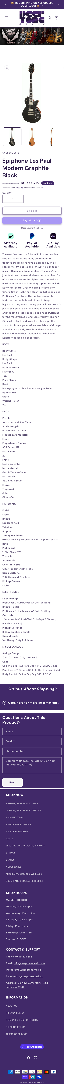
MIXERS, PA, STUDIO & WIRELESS (24, 873)
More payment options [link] (32, 228)
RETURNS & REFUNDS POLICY (22, 1019)
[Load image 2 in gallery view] (32, 137)
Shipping (19, 188)
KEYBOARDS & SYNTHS (18, 824)
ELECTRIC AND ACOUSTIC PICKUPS (25, 845)
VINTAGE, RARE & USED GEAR (22, 803)
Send (12, 782)
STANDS (10, 859)
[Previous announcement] (5, 4)
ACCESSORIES (14, 866)
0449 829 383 (23, 956)
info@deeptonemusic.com (29, 963)
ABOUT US (11, 1005)
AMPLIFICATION (14, 817)
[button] (6, 17)
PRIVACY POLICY (15, 1012)
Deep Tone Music (36, 1082)
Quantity (6, 192)
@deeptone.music (30, 969)
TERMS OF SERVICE (16, 1034)
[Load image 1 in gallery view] (12, 137)
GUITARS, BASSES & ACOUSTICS (24, 810)
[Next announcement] (58, 4)
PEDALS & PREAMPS (17, 831)
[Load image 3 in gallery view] (51, 137)
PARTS (9, 838)
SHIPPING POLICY (15, 1027)
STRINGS (10, 852)
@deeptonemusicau (31, 976)
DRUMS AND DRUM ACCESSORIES (24, 880)
